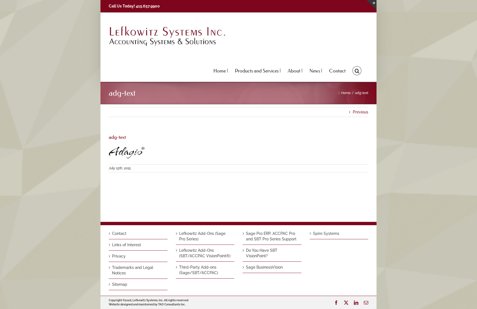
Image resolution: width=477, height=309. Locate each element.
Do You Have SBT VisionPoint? (261, 253)
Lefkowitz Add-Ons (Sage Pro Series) (202, 236)
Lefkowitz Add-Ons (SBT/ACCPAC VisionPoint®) (204, 253)
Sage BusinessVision (264, 267)
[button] (357, 70)
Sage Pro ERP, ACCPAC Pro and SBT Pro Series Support (271, 236)
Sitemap (119, 284)
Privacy (119, 256)
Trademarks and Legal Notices (132, 270)
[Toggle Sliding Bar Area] (372, 5)
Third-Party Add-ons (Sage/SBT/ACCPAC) (198, 270)
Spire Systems (326, 233)
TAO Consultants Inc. (172, 304)
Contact (119, 233)
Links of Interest (126, 245)
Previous (360, 112)
